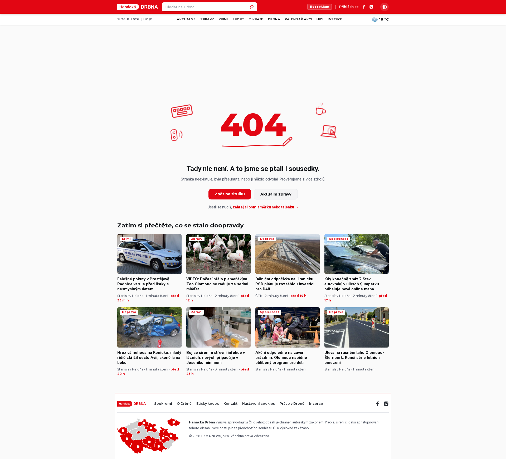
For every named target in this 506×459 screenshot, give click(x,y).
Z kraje (256, 19)
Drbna (274, 19)
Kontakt (230, 404)
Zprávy (207, 19)
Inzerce (335, 19)
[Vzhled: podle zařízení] (384, 7)
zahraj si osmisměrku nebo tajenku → (266, 207)
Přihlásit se (349, 7)
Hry (320, 19)
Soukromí (163, 404)
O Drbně (184, 404)
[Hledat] (252, 6)
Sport (238, 19)
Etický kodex (207, 404)
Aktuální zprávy (275, 194)
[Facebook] (364, 7)
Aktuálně (186, 19)
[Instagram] (371, 7)
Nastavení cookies (258, 404)
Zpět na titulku (230, 194)
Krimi (223, 19)
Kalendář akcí (298, 19)
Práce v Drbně (292, 404)
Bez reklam (319, 6)
